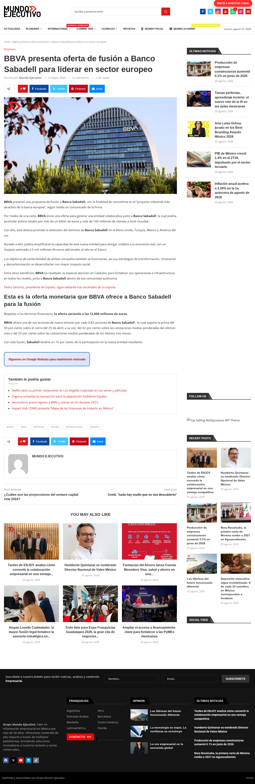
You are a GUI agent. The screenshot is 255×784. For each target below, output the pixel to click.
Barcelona (104, 716)
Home (249, 778)
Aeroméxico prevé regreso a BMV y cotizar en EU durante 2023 (55, 402)
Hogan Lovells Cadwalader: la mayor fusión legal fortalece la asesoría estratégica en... (31, 632)
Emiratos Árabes (78, 716)
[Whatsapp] (233, 11)
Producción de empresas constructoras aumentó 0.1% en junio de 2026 (232, 69)
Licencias (108, 28)
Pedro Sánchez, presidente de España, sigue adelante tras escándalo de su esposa (59, 287)
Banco (10, 426)
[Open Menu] (248, 11)
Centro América (108, 722)
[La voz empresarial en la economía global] (139, 748)
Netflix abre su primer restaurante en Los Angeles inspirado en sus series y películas (69, 390)
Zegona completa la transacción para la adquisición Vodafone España (59, 396)
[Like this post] (24, 89)
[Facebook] (203, 11)
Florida (102, 728)
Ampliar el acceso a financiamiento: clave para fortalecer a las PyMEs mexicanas (149, 632)
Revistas (129, 28)
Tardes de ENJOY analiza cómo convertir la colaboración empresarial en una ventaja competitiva (200, 482)
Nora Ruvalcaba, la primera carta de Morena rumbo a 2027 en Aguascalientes (235, 533)
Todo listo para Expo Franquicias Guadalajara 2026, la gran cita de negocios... (90, 632)
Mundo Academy (184, 27)
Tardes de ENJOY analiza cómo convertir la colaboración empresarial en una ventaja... (31, 569)
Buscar (165, 12)
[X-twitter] (13, 760)
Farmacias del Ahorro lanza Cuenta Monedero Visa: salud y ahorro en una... (149, 569)
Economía (32, 28)
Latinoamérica (76, 728)
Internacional (59, 27)
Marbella (73, 722)
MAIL (89, 737)
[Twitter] (210, 11)
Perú (101, 710)
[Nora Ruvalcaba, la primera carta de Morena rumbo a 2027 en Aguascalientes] (236, 513)
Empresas (38, 426)
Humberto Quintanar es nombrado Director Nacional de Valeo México (235, 478)
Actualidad (12, 28)
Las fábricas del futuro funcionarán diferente (200, 582)
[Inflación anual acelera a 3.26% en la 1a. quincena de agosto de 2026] (199, 190)
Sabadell (95, 426)
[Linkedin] (28, 760)
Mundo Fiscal (153, 28)
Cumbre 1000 (84, 28)
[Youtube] (225, 11)
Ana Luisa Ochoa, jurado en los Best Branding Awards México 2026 (228, 130)
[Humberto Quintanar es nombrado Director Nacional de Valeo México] (90, 541)
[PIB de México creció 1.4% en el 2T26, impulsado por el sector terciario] (199, 159)
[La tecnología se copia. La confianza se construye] (139, 731)
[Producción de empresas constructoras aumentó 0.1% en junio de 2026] (199, 68)
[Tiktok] (240, 11)
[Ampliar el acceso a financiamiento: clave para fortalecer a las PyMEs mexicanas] (149, 603)
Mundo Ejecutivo (30, 78)
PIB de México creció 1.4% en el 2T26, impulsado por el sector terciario (232, 160)
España (55, 426)
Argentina (73, 710)
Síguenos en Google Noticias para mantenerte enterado (46, 359)
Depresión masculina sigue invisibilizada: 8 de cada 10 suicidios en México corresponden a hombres (235, 588)
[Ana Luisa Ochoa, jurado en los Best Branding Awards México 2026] (199, 129)
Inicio (7, 42)
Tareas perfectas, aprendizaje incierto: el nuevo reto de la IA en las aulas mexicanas (232, 99)
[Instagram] (218, 11)
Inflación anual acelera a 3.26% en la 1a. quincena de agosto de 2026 (232, 190)
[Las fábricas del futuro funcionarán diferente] (202, 564)
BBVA (23, 426)
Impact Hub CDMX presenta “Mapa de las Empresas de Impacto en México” (63, 408)
